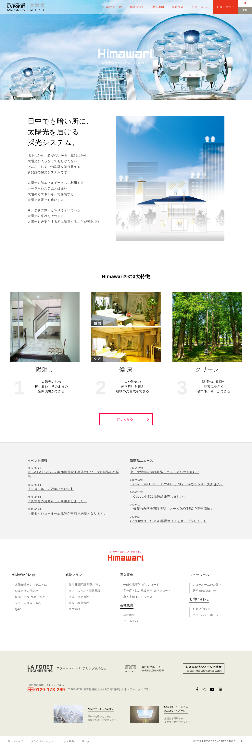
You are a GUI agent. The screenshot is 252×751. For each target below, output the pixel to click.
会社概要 (177, 6)
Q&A (18, 609)
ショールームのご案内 (207, 584)
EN (245, 10)
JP (245, 3)
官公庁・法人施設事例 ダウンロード (147, 590)
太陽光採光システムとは (31, 584)
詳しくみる (125, 419)
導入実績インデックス (137, 596)
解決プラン (137, 6)
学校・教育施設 (79, 602)
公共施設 (74, 609)
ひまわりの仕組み (26, 590)
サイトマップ (15, 741)
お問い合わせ (225, 6)
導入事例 (158, 6)
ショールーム (200, 6)
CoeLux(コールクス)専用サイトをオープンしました (168, 521)
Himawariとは (112, 6)
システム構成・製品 (28, 602)
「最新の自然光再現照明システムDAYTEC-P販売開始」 (171, 508)
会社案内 (69, 741)
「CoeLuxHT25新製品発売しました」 (158, 496)
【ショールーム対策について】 (51, 489)
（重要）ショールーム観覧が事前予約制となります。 (67, 513)
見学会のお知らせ (204, 590)
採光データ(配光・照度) (30, 596)
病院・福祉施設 (79, 596)
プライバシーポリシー (207, 614)
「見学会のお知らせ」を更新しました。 (57, 501)
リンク (85, 741)
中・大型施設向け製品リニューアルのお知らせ (164, 472)
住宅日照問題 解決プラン (85, 584)
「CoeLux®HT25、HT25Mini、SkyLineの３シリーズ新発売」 (176, 484)
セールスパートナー (136, 621)
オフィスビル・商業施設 (85, 590)
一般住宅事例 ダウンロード (141, 584)
